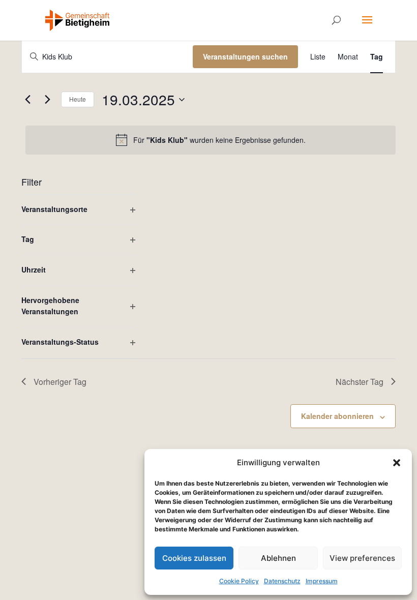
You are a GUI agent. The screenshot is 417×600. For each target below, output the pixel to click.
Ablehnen (278, 558)
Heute (77, 99)
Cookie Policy (239, 581)
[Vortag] (27, 100)
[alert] (210, 140)
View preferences (362, 558)
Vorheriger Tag (60, 381)
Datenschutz (282, 581)
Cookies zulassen (194, 558)
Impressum (322, 581)
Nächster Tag (359, 381)
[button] (397, 463)
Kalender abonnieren (337, 416)
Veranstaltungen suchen (245, 56)
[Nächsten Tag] (47, 100)
